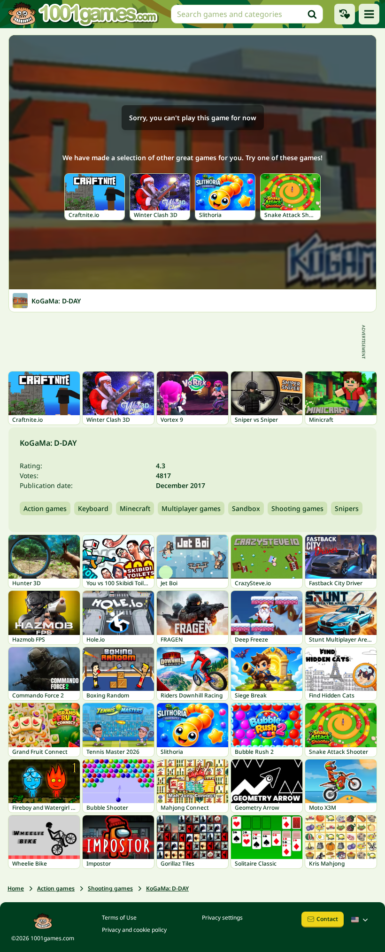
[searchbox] (247, 14)
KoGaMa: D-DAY (167, 888)
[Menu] (369, 14)
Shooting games (297, 508)
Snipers (347, 508)
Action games (45, 508)
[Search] (312, 14)
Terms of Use (119, 917)
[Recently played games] (344, 14)
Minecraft (135, 508)
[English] (360, 920)
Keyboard (93, 508)
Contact (327, 919)
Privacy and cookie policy (134, 930)
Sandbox (246, 508)
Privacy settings (222, 917)
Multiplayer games (191, 508)
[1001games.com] (83, 14)
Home (16, 888)
